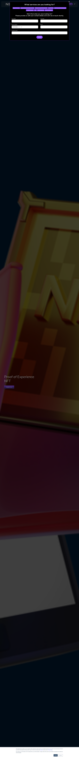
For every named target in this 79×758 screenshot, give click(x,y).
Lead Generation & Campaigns (60, 8)
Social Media (50, 8)
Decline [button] (60, 755)
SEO (35, 10)
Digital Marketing (16, 8)
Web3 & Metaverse (48, 10)
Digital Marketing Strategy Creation (27, 8)
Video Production (41, 10)
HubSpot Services (30, 10)
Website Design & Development (41, 8)
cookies (41, 749)
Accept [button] (56, 755)
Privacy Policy (50, 749)
